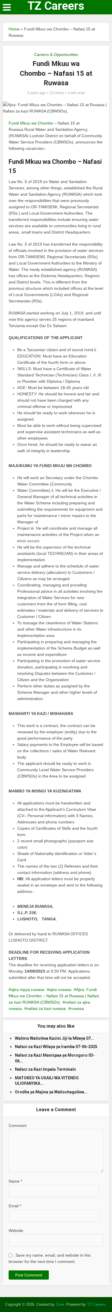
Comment (17, 1125)
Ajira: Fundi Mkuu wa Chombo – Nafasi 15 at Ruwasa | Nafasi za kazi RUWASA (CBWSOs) (54, 995)
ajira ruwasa (60, 989)
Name (15, 1181)
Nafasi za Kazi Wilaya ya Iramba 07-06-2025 (56, 1046)
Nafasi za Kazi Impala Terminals (45, 1069)
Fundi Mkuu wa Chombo (31, 123)
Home (14, 29)
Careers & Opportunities (56, 54)
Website (16, 1230)
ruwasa (77, 1008)
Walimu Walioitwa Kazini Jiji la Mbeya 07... (54, 1038)
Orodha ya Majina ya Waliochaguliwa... (51, 1092)
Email (15, 1206)
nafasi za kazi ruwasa (46, 1008)
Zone (60, 1304)
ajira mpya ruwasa (27, 989)
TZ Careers (56, 6)
